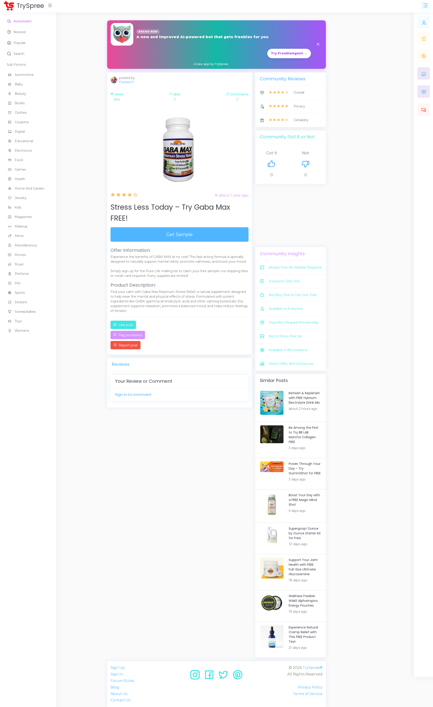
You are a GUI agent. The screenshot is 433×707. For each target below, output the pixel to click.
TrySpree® (312, 667)
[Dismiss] (318, 44)
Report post (128, 345)
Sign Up (118, 667)
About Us (119, 694)
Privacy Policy (310, 687)
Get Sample (179, 234)
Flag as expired (130, 335)
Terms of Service (307, 694)
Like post (125, 325)
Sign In (117, 674)
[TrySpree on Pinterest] (237, 676)
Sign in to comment (133, 394)
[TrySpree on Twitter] (225, 676)
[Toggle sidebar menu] (425, 5)
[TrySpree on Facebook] (211, 676)
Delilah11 (126, 82)
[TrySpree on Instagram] (196, 676)
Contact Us (120, 700)
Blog (115, 687)
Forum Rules (122, 681)
